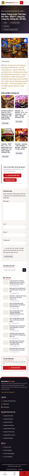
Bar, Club (16, 65)
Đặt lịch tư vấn (10, 180)
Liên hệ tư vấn (7, 447)
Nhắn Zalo (6, 404)
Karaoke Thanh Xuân (9, 432)
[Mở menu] (25, 2)
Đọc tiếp (5, 123)
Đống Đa (16, 86)
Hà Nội (22, 86)
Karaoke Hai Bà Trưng (9, 428)
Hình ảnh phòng (8, 450)
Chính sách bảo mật (12, 469)
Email (5, 232)
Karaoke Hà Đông (8, 438)
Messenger (6, 407)
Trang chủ (3, 8)
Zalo (14, 474)
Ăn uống (10, 65)
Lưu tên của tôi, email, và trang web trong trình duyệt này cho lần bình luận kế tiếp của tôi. (13, 250)
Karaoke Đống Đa (8, 419)
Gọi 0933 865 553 (13, 175)
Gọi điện (5, 474)
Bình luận (6, 201)
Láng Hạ (3, 88)
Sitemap (20, 469)
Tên (4, 224)
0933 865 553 (15, 368)
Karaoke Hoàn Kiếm (9, 425)
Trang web (6, 240)
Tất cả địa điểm (8, 456)
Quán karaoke (5, 67)
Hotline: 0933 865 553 (9, 401)
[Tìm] (24, 270)
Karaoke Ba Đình (8, 422)
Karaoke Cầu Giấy (8, 415)
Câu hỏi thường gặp (9, 453)
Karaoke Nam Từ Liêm (9, 435)
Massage (23, 65)
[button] (25, 40)
